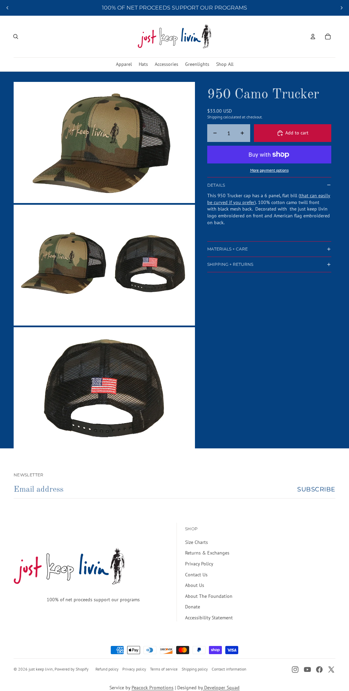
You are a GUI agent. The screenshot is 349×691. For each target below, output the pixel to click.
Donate (192, 607)
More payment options (269, 170)
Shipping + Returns (230, 264)
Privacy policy (134, 669)
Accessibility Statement (209, 618)
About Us (194, 585)
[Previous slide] (7, 7)
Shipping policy (195, 669)
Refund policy (107, 669)
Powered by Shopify (72, 669)
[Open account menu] (312, 36)
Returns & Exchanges (207, 553)
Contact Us (196, 575)
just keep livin (41, 669)
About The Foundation (208, 596)
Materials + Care (227, 248)
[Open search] (15, 36)
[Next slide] (341, 7)
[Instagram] (295, 669)
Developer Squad (221, 688)
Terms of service (164, 669)
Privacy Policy (199, 564)
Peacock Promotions (152, 688)
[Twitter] (331, 669)
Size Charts (196, 542)
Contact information (229, 669)
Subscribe (316, 489)
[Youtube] (307, 669)
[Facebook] (319, 669)
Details (216, 185)
